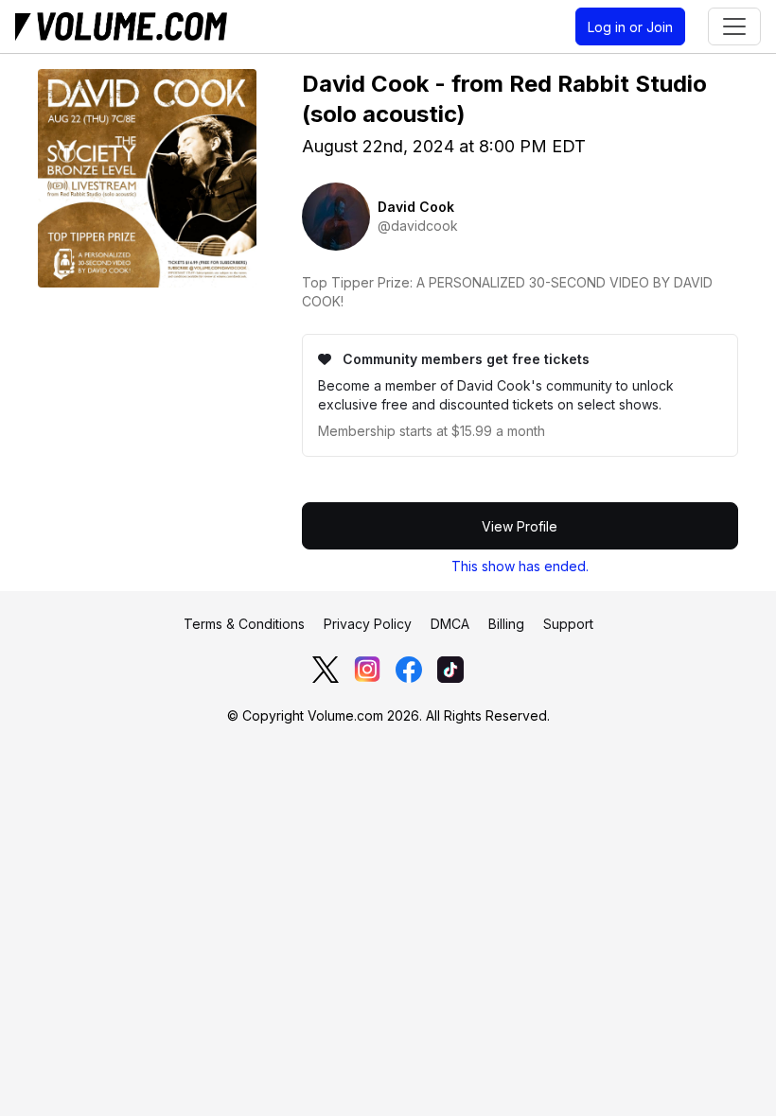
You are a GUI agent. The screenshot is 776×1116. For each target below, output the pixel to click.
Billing (506, 624)
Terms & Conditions (244, 624)
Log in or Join (630, 27)
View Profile (519, 526)
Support (568, 624)
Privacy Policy (368, 624)
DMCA (450, 624)
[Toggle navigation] (734, 26)
